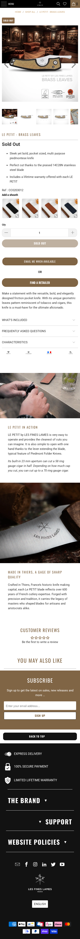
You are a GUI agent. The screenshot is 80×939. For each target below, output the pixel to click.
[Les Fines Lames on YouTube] (63, 866)
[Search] (58, 4)
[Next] (71, 64)
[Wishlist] (64, 3)
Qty (4, 224)
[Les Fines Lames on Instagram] (36, 866)
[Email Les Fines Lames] (18, 866)
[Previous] (5, 64)
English (40, 904)
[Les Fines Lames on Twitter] (54, 866)
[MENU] (1, 4)
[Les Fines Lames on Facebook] (27, 866)
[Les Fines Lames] (40, 4)
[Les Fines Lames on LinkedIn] (45, 866)
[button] (40, 261)
